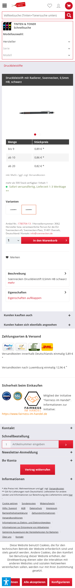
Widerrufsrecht (47, 503)
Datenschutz (36, 508)
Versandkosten (56, 488)
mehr (11, 282)
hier (70, 494)
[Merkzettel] (51, 6)
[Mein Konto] (59, 6)
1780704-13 (24, 223)
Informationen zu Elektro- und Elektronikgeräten (26, 522)
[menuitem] (5, 5)
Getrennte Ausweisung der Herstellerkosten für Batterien (30, 532)
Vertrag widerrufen (37, 469)
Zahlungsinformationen (43, 512)
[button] (6, 581)
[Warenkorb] (69, 6)
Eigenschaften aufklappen (25, 298)
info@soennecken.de (41, 233)
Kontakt (19, 536)
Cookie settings (10, 503)
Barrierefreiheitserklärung (15, 512)
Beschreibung (17, 273)
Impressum (51, 508)
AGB (23, 508)
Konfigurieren (61, 582)
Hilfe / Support (9, 508)
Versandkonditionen (12, 517)
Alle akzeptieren (34, 582)
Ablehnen (11, 582)
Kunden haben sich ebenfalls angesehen (30, 324)
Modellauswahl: (13, 34)
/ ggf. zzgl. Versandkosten (31, 175)
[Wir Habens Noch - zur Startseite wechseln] (19, 9)
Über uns (6, 536)
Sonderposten (29, 503)
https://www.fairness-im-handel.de (24, 414)
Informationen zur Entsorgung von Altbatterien (25, 527)
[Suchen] (69, 15)
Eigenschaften (17, 292)
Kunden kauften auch (18, 315)
